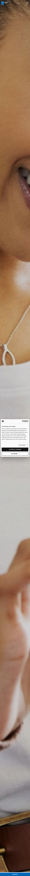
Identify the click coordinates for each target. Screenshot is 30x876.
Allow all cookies (15, 449)
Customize (14, 453)
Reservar (15, 874)
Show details (22, 445)
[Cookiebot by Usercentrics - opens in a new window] (22, 421)
